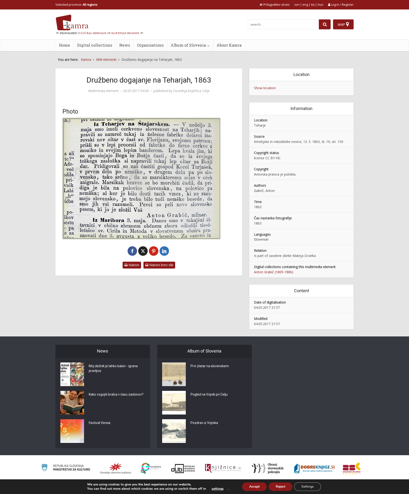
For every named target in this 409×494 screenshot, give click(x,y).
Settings (307, 486)
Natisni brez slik (160, 265)
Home (64, 45)
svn (296, 4)
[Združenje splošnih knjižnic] (351, 468)
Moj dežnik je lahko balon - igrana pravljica (113, 368)
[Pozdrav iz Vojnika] (174, 431)
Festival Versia (99, 423)
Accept (254, 486)
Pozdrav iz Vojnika (204, 423)
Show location (265, 88)
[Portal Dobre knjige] (314, 468)
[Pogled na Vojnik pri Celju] (174, 403)
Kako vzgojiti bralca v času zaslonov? (116, 394)
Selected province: (76, 4)
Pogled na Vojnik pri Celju (209, 394)
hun (320, 4)
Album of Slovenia (188, 45)
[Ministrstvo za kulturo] (65, 468)
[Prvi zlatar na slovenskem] (174, 374)
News (124, 45)
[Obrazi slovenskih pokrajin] (268, 468)
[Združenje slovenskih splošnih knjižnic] (223, 468)
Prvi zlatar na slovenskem (210, 366)
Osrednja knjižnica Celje (191, 91)
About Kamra (229, 45)
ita (313, 4)
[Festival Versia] (72, 431)
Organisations (150, 45)
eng (305, 4)
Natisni (133, 265)
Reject (280, 486)
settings (218, 489)
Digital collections (94, 45)
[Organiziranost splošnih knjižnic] (116, 468)
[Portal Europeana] (151, 468)
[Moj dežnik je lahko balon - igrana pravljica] (72, 374)
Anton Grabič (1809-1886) (273, 272)
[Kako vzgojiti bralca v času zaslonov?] (72, 403)
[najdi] (325, 24)
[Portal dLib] (183, 468)
